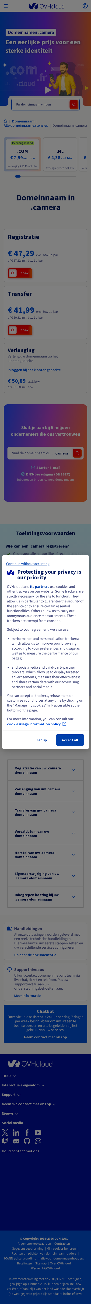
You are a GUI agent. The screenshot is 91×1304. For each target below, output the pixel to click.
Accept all (70, 740)
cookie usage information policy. (34, 724)
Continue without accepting (27, 563)
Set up (41, 740)
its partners (39, 586)
